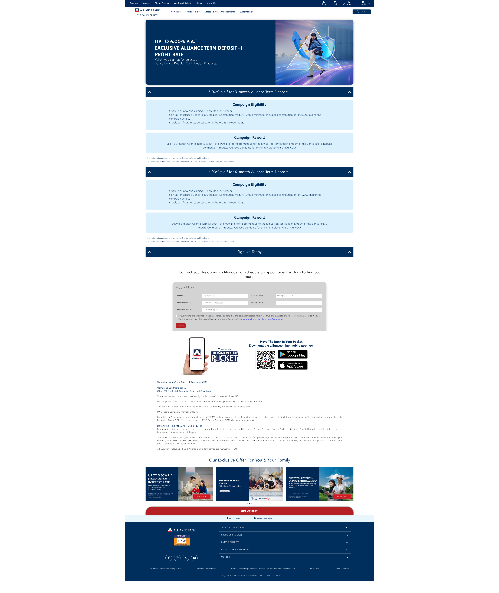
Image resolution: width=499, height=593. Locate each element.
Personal (134, 3)
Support (225, 557)
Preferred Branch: (184, 310)
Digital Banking (162, 3)
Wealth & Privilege (183, 3)
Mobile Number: (184, 303)
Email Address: (257, 303)
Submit (180, 325)
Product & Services (231, 535)
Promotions (176, 12)
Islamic (199, 3)
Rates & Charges (230, 542)
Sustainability (246, 12)
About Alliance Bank (233, 527)
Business (146, 3)
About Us (211, 3)
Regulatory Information (235, 550)
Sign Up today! (249, 511)
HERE (164, 391)
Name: (180, 296)
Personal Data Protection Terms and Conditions (260, 319)
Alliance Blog (193, 12)
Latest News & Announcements (220, 12)
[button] (247, 503)
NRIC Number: (257, 296)
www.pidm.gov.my (244, 420)
